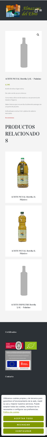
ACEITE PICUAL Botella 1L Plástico (23, 252)
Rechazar (23, 425)
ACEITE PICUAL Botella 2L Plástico (23, 198)
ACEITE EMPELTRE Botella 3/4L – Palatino (23, 306)
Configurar (23, 431)
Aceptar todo (23, 418)
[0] (36, 11)
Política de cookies (11, 412)
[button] (38, 34)
